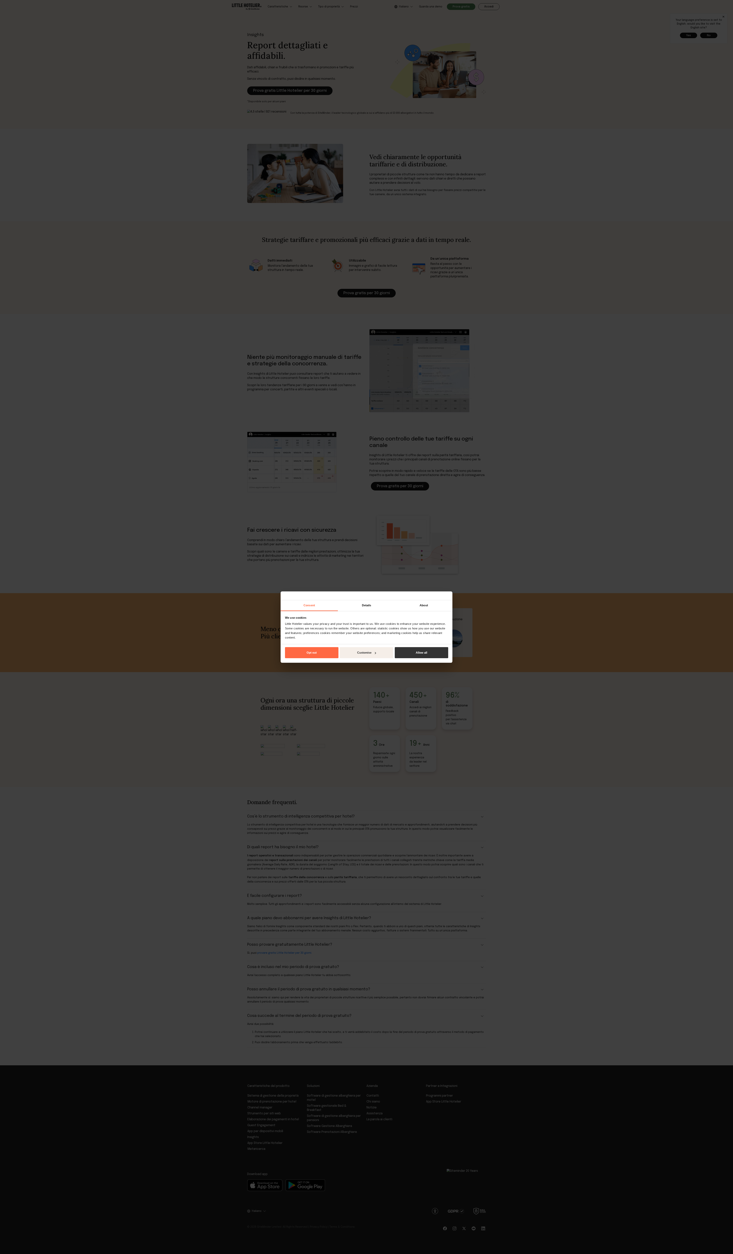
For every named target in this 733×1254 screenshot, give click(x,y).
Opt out (312, 652)
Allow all (421, 652)
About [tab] (424, 605)
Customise (364, 652)
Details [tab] (366, 605)
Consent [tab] (309, 605)
